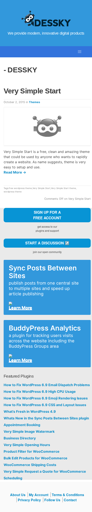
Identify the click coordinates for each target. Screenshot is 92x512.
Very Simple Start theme (63, 188)
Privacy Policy (29, 499)
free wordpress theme (20, 188)
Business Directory (20, 438)
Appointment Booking (22, 425)
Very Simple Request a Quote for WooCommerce (45, 471)
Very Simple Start (32, 91)
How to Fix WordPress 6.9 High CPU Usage (40, 391)
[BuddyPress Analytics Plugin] (45, 356)
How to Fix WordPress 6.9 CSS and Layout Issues (45, 405)
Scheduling (13, 478)
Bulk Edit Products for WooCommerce (35, 458)
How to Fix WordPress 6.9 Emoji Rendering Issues (46, 398)
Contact (70, 499)
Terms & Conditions (68, 494)
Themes (34, 102)
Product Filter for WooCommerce (31, 451)
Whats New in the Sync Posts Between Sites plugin (46, 418)
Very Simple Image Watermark (29, 431)
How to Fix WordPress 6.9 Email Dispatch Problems (47, 385)
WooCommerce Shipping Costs (30, 464)
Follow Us (52, 499)
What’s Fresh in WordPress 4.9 (30, 411)
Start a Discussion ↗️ (47, 242)
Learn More (20, 307)
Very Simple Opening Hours (27, 444)
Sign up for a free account (47, 215)
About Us (17, 494)
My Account (38, 494)
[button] (79, 51)
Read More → (15, 172)
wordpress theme (13, 191)
